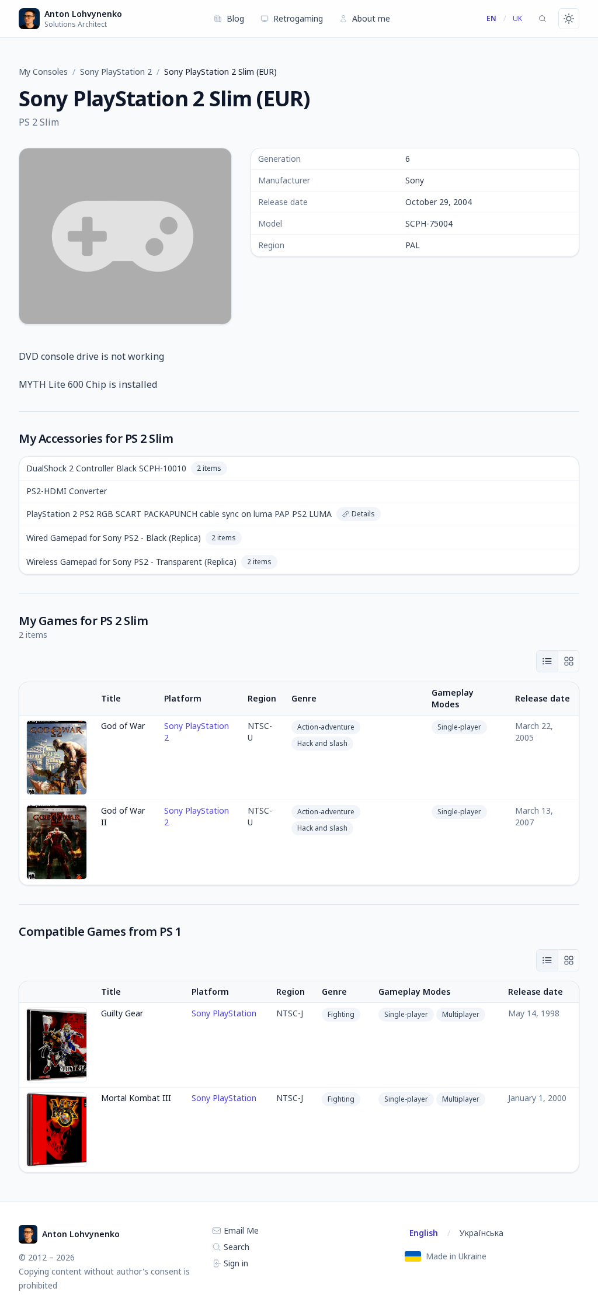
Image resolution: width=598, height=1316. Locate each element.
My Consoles (43, 71)
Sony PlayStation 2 (116, 71)
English (423, 1232)
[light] (568, 18)
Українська (481, 1232)
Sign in (234, 1263)
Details (363, 514)
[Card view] (568, 661)
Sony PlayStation (224, 1013)
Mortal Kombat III (136, 1097)
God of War (123, 725)
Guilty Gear (122, 1013)
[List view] (547, 661)
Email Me (240, 1230)
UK (517, 18)
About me (371, 18)
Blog (235, 18)
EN (491, 18)
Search (235, 1246)
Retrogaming (298, 18)
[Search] (542, 18)
